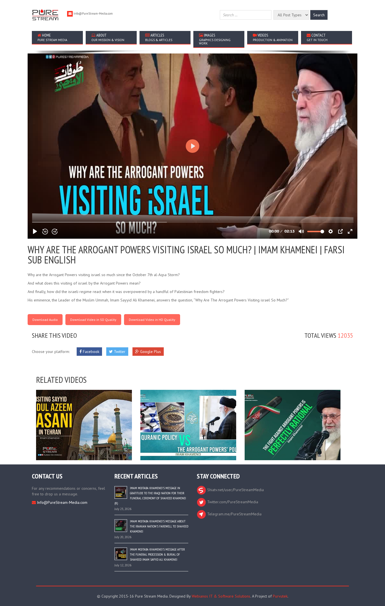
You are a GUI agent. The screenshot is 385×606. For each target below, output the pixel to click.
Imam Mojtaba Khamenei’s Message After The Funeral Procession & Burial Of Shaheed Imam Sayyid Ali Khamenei (157, 554)
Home (52, 37)
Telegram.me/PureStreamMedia (234, 513)
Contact (317, 37)
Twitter (119, 351)
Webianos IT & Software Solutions (221, 596)
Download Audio (45, 319)
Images (215, 39)
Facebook (90, 351)
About (107, 37)
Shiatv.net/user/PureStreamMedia (235, 489)
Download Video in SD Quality (93, 319)
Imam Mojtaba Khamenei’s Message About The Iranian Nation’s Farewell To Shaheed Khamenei (159, 526)
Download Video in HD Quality (152, 319)
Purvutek (280, 596)
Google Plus (150, 351)
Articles (158, 37)
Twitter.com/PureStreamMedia (232, 501)
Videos (273, 37)
